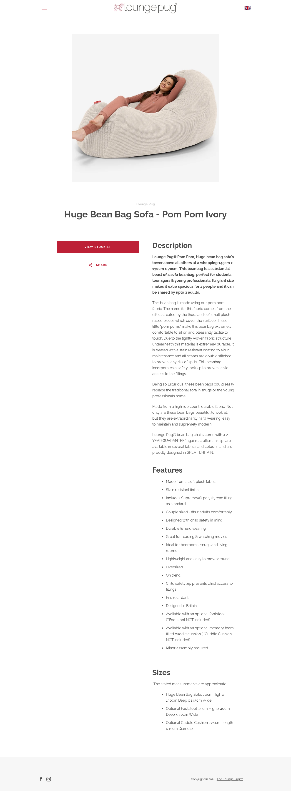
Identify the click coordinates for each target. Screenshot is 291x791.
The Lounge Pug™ (230, 779)
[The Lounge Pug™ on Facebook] (41, 779)
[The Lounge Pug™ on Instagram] (48, 779)
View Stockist (98, 247)
